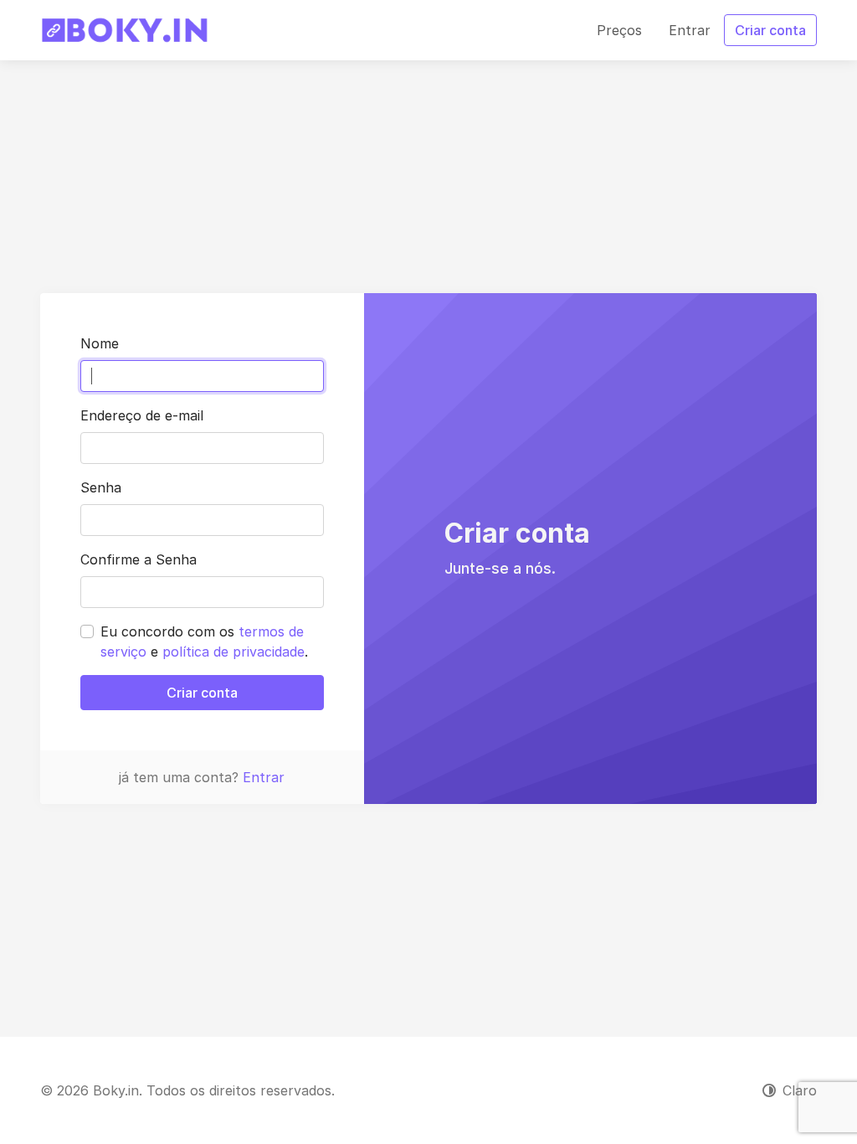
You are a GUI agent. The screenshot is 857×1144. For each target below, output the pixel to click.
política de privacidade (233, 651)
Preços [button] (619, 30)
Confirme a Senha (138, 559)
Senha (100, 487)
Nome (99, 343)
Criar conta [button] (770, 30)
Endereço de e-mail (141, 415)
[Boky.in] (124, 30)
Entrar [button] (690, 30)
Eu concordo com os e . (204, 641)
